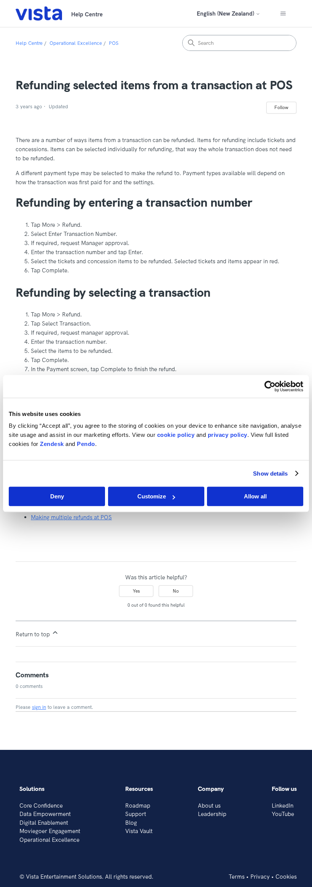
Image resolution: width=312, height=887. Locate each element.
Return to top (33, 634)
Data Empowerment (45, 813)
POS (113, 43)
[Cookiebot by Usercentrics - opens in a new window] (270, 386)
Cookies (286, 876)
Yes (136, 591)
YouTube (283, 813)
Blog (131, 822)
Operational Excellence (75, 43)
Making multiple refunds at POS (71, 517)
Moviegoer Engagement (49, 831)
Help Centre (29, 43)
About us (209, 805)
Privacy (260, 876)
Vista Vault (139, 831)
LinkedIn (282, 805)
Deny (57, 496)
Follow (281, 107)
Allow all (255, 496)
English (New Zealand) (226, 13)
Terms (237, 876)
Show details (270, 473)
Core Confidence (41, 805)
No (176, 591)
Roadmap (137, 805)
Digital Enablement (43, 822)
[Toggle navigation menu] (282, 14)
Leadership (212, 813)
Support (135, 813)
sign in (39, 707)
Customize (151, 496)
